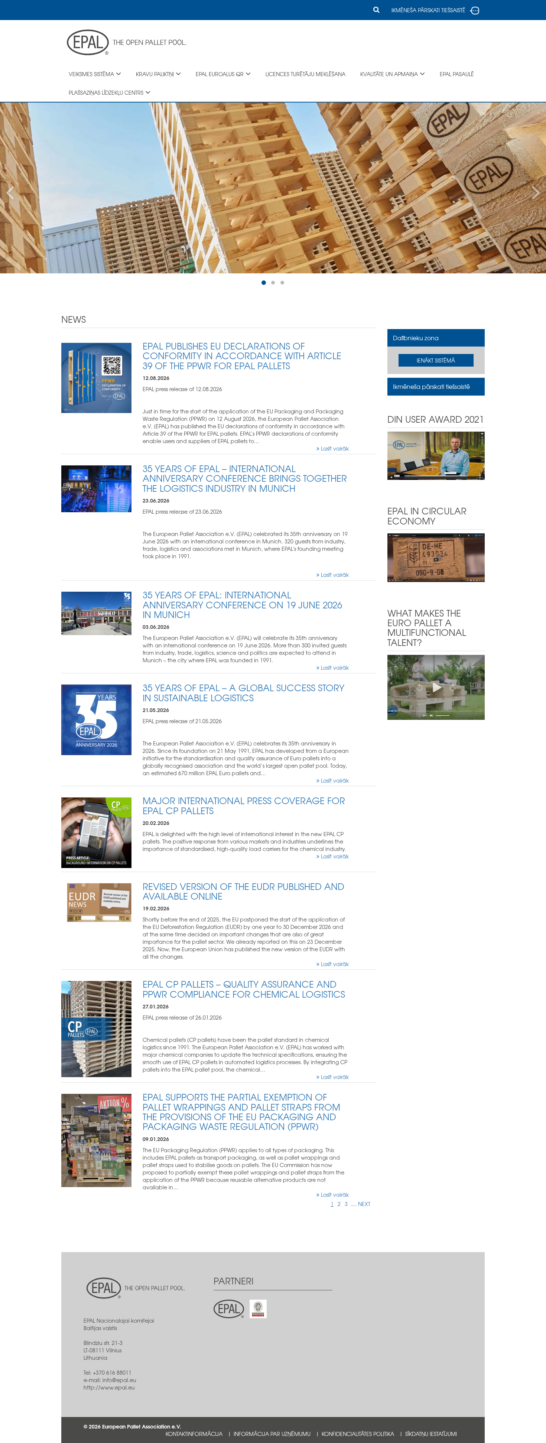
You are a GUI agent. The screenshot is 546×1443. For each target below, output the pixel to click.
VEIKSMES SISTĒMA (91, 74)
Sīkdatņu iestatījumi (431, 1433)
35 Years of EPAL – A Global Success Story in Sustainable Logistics (243, 692)
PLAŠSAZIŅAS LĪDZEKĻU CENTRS (106, 92)
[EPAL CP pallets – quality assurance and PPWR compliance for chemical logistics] (96, 1028)
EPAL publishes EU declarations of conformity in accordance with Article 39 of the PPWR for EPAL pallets (242, 355)
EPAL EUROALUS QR (220, 74)
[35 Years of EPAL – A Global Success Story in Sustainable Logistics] (96, 719)
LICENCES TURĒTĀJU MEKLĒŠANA (305, 74)
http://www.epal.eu (109, 1387)
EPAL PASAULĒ (457, 74)
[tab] (436, 338)
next (364, 1204)
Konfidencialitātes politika (358, 1433)
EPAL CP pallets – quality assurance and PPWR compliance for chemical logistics (244, 988)
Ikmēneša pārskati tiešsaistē (431, 386)
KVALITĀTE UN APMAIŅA (389, 74)
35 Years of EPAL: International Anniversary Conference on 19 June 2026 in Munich (242, 604)
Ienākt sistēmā (436, 360)
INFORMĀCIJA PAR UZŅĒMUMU (272, 1433)
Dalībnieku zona (416, 337)
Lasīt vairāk (334, 448)
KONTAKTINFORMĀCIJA (194, 1433)
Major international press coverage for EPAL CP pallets (244, 805)
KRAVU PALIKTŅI (155, 74)
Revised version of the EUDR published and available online (243, 891)
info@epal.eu (119, 1380)
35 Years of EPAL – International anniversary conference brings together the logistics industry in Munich (245, 478)
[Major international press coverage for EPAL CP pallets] (96, 832)
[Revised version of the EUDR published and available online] (96, 901)
